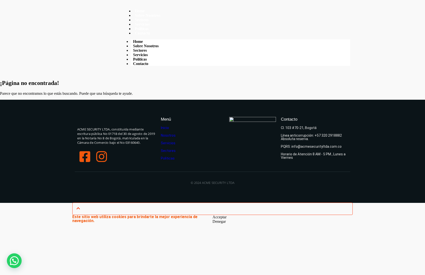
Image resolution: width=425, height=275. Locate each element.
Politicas (168, 158)
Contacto (142, 33)
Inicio (165, 128)
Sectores (168, 151)
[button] (14, 260)
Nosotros (168, 135)
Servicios (168, 143)
